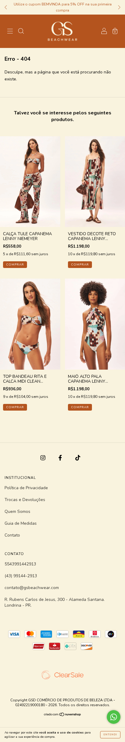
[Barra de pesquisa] (21, 32)
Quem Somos (17, 511)
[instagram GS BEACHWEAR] (43, 458)
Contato (12, 535)
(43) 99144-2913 (21, 576)
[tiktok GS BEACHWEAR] (78, 458)
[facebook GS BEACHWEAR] (60, 458)
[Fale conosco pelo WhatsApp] (113, 717)
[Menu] (10, 32)
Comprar (15, 265)
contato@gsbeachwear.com (32, 588)
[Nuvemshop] (63, 715)
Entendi (110, 734)
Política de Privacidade (26, 488)
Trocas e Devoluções (25, 500)
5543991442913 (20, 564)
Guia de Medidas (21, 523)
